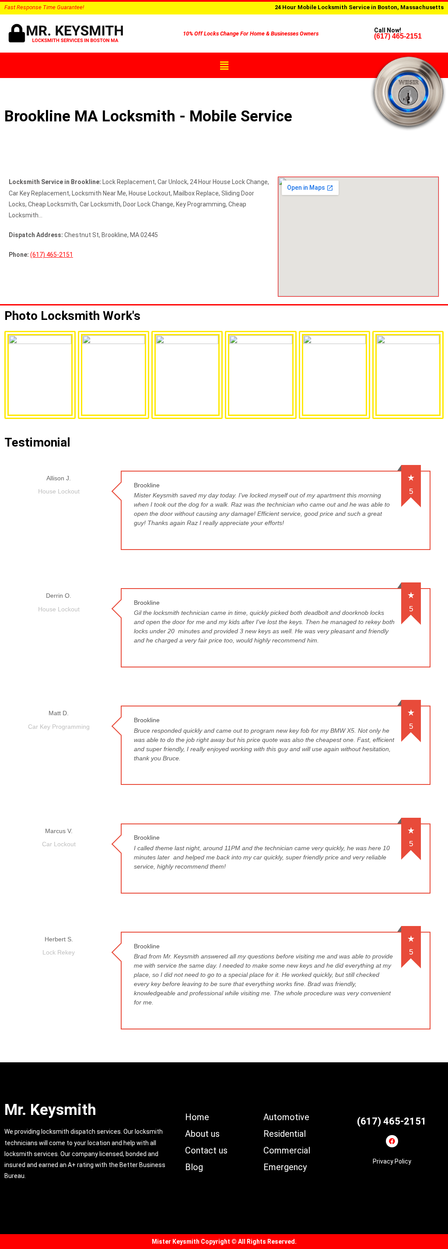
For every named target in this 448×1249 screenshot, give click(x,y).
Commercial (286, 1150)
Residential (284, 1133)
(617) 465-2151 (398, 36)
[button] (224, 65)
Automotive (286, 1117)
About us (202, 1133)
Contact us (206, 1150)
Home (197, 1117)
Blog (194, 1167)
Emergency (285, 1167)
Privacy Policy (392, 1161)
